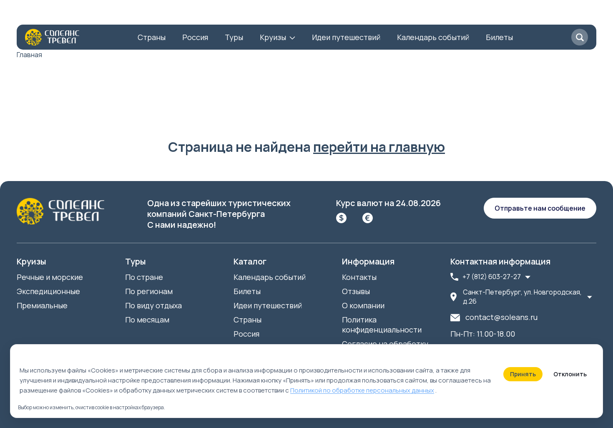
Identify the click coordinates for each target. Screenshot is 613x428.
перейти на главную (379, 147)
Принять (523, 374)
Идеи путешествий (346, 37)
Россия (195, 37)
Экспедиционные (48, 291)
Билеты (499, 37)
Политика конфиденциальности (382, 325)
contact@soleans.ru (501, 317)
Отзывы (133, 15)
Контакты (89, 15)
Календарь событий (433, 37)
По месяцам (147, 320)
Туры (234, 37)
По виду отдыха (153, 305)
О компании (38, 15)
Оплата (172, 15)
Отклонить (570, 374)
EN (287, 15)
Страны (152, 37)
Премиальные (42, 305)
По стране (144, 277)
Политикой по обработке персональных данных (362, 390)
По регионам (149, 291)
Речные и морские (50, 277)
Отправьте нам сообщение (540, 208)
